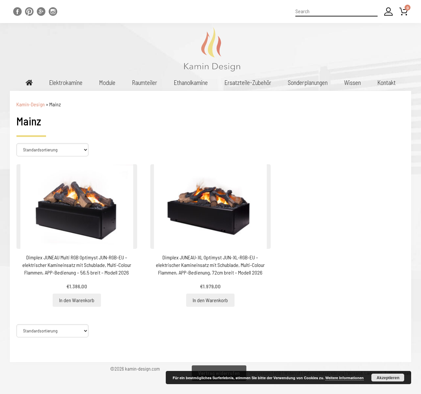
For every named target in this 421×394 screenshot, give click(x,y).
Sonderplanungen (308, 82)
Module (107, 82)
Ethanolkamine (191, 82)
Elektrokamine (66, 82)
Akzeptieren (388, 378)
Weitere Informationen (344, 377)
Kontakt (386, 82)
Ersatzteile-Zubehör (247, 82)
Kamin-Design (30, 104)
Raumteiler (144, 82)
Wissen (352, 82)
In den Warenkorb (76, 300)
